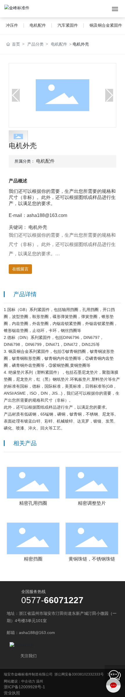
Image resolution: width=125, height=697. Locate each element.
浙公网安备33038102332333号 (79, 674)
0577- (32, 600)
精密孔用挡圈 (33, 503)
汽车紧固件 (68, 25)
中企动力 (28, 681)
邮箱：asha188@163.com (31, 632)
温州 (39, 681)
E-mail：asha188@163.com (38, 215)
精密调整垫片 (92, 503)
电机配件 (38, 25)
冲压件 (12, 25)
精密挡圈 (33, 558)
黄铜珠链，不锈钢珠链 (92, 558)
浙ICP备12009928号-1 (24, 687)
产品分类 (35, 44)
